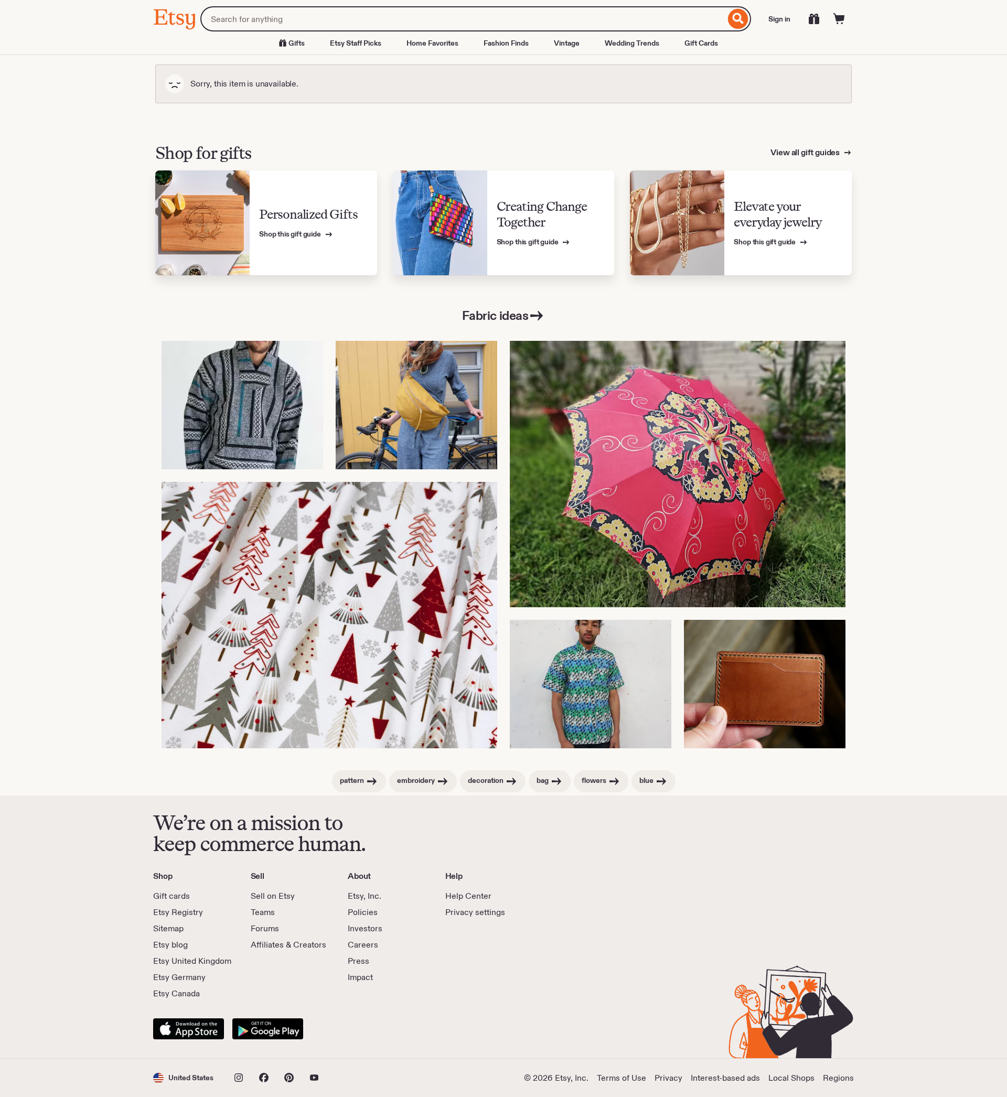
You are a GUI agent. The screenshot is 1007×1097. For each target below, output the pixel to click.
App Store (188, 1028)
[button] (183, 1078)
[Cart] (839, 18)
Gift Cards (701, 43)
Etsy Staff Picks (355, 43)
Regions (838, 1078)
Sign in (779, 19)
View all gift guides (805, 152)
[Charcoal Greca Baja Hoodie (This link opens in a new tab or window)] (242, 405)
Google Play (267, 1028)
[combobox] (462, 18)
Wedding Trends (632, 43)
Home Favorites (432, 43)
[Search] (738, 18)
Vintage (567, 43)
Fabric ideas (495, 315)
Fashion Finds (506, 43)
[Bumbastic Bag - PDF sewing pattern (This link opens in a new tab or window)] (416, 405)
